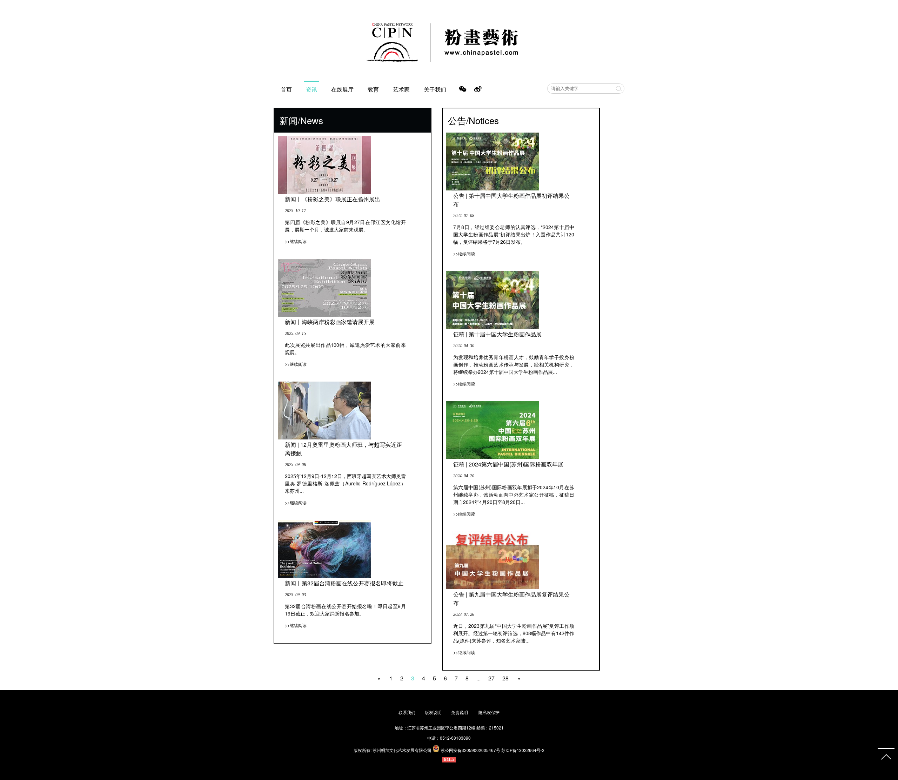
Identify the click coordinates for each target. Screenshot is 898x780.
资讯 (311, 89)
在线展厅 (342, 89)
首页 (286, 89)
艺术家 (401, 89)
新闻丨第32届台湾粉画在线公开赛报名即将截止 (344, 583)
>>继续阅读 (296, 241)
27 (491, 678)
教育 (373, 89)
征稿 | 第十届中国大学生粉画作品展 (497, 334)
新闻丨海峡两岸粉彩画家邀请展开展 (330, 322)
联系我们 (406, 712)
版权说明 (433, 712)
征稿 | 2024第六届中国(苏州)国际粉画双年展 (508, 464)
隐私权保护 (489, 712)
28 (505, 678)
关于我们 (435, 89)
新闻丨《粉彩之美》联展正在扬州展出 (332, 199)
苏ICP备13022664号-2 (522, 750)
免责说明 (460, 712)
